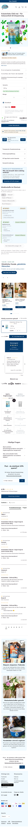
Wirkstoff (10, 195)
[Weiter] (7, 277)
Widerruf (3, 823)
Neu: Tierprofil (13, 1)
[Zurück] (3, 277)
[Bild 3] (12, 313)
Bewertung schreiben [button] (14, 496)
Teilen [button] (8, 530)
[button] (14, 51)
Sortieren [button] (4, 502)
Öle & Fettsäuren (7, 204)
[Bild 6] (16, 313)
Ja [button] (1, 530)
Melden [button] (4, 530)
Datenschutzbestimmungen (13, 476)
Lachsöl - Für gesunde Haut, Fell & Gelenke (7, 300)
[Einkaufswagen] (22, 7)
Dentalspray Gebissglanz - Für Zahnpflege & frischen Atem (20, 301)
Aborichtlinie (15, 823)
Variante (5, 85)
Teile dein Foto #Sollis (9, 272)
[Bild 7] (17, 313)
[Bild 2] (10, 313)
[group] (14, 489)
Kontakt (3, 779)
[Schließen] (25, 1)
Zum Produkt (7, 307)
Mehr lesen (4, 65)
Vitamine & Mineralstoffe (9, 201)
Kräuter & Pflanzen (7, 198)
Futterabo (16, 777)
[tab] (15, 508)
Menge (5, 94)
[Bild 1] (9, 313)
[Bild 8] (18, 313)
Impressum (3, 821)
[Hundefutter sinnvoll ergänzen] (14, 727)
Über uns (16, 779)
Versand (3, 121)
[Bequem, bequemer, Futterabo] (14, 651)
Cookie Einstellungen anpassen (19, 781)
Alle (3, 195)
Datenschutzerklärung (17, 821)
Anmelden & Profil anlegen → (12, 181)
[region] (14, 364)
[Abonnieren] (22, 480)
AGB (9, 821)
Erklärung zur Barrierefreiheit (4, 781)
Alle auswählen (24, 318)
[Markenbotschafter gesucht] (14, 687)
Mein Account (4, 787)
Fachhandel (4, 777)
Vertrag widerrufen (7, 785)
